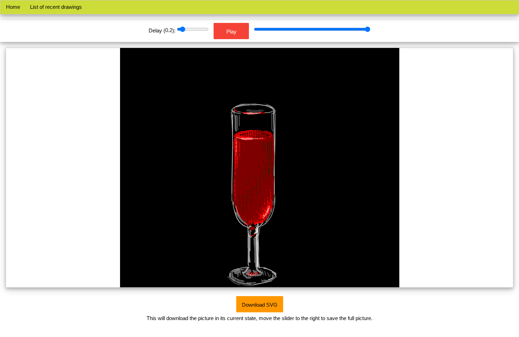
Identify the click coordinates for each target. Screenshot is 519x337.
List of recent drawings (54, 7)
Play (231, 32)
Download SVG (260, 305)
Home (13, 7)
